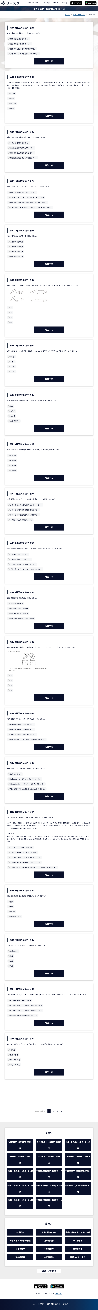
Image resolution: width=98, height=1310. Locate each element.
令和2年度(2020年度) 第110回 (49, 1159)
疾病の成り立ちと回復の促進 (77, 1232)
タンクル (58, 1293)
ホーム (67, 15)
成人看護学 (77, 1240)
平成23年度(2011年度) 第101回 (49, 1203)
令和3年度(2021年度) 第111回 (20, 1159)
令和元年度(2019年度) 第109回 (77, 1159)
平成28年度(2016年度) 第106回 (77, 1174)
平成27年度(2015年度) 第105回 (20, 1188)
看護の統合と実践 (77, 1257)
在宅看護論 (49, 1257)
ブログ (65, 1304)
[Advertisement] (49, 1095)
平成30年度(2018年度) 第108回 (20, 1174)
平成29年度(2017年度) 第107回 (49, 1174)
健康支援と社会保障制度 (20, 1240)
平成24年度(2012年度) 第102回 (20, 1203)
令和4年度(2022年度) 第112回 (78, 1145)
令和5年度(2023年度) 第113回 (49, 1145)
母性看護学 (77, 1249)
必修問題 (20, 1232)
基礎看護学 (49, 1240)
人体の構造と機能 (49, 1232)
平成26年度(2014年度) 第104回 (49, 1188)
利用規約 (41, 1304)
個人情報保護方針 (53, 1304)
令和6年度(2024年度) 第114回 (20, 1145)
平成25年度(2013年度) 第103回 (77, 1188)
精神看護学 (20, 1257)
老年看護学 (20, 1249)
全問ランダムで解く (49, 1271)
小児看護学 (49, 1249)
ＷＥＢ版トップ (79, 15)
